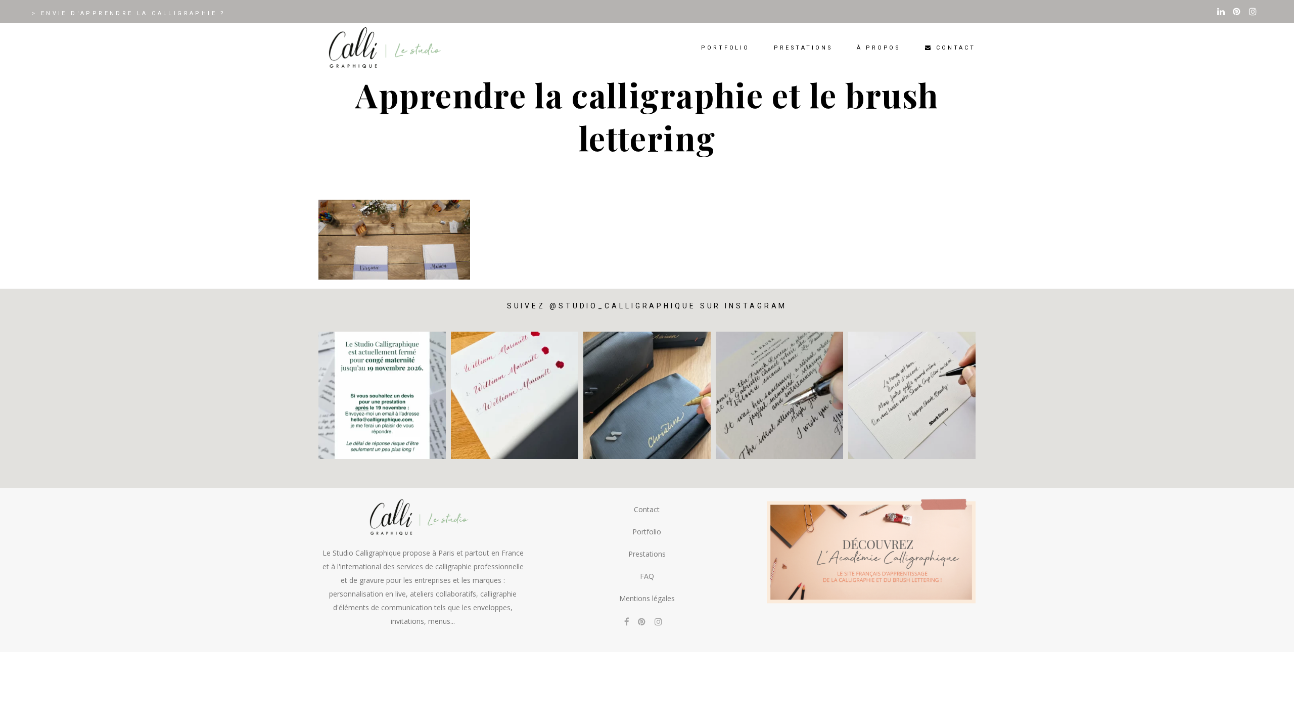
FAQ (647, 576)
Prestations (647, 554)
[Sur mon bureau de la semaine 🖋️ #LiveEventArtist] (779, 395)
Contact (647, 509)
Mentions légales (647, 598)
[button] (1272, 714)
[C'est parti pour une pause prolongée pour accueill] (382, 395)
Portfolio (646, 531)
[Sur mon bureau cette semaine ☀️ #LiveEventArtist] (514, 395)
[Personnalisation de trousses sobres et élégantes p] (647, 395)
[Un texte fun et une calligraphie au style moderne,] (912, 395)
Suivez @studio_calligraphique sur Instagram (647, 306)
